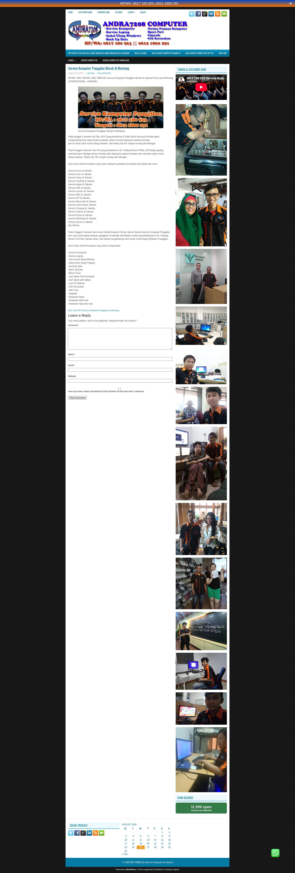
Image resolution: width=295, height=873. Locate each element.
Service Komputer (89, 60)
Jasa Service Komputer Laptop (199, 53)
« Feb (125, 854)
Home (70, 12)
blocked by (201, 808)
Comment (73, 325)
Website (72, 376)
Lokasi (131, 12)
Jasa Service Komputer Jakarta (166, 53)
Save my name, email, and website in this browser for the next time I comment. (106, 391)
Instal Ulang (140, 53)
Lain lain (222, 53)
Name (71, 354)
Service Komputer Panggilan (116, 60)
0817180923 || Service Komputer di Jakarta (151, 862)
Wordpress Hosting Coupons (167, 869)
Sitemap (118, 12)
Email (71, 365)
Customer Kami (85, 12)
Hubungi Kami (103, 12)
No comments (104, 73)
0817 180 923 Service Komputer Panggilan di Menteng (93, 310)
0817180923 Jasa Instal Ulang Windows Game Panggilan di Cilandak (98, 53)
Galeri (143, 12)
